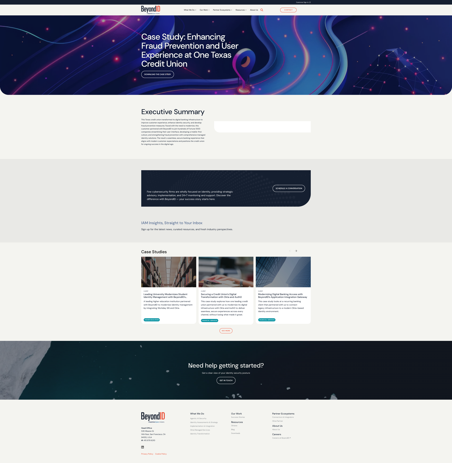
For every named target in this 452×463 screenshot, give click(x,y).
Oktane (234, 426)
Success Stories (238, 417)
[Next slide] (296, 251)
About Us (254, 10)
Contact (288, 10)
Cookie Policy (161, 454)
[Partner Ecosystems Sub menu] (231, 10)
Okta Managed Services (200, 430)
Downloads (235, 433)
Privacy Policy (147, 454)
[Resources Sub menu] (245, 10)
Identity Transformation (200, 434)
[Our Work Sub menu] (209, 10)
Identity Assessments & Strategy (204, 422)
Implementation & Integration (202, 426)
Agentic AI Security (198, 419)
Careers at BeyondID (280, 438)
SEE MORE (226, 331)
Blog (233, 430)
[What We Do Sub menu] (195, 10)
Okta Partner (277, 421)
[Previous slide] (290, 251)
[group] (168, 290)
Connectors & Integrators (283, 417)
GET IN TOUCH (226, 380)
